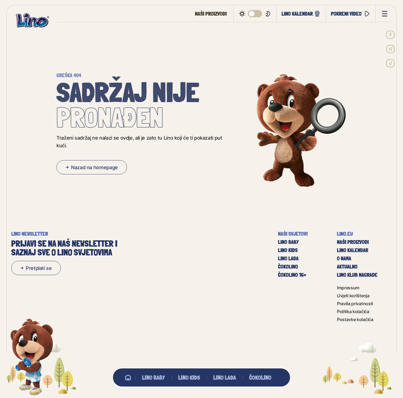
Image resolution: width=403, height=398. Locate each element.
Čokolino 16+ (292, 275)
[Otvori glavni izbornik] (383, 13)
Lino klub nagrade (357, 275)
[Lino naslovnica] (32, 20)
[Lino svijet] (128, 377)
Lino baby (153, 377)
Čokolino (260, 377)
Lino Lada (224, 377)
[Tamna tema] (255, 13)
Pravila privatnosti (355, 303)
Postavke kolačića (355, 319)
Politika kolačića (353, 311)
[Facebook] (390, 34)
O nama (344, 258)
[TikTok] (390, 63)
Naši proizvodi (211, 13)
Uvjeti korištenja (353, 295)
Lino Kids (189, 377)
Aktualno (347, 266)
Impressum (348, 287)
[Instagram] (390, 49)
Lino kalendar (297, 13)
